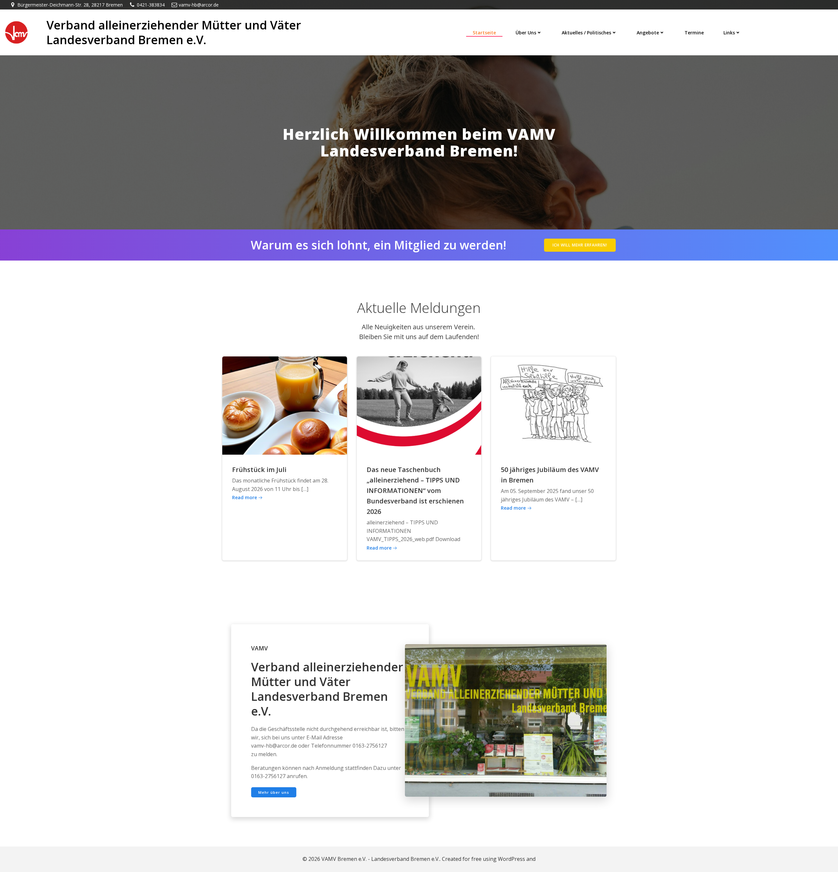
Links (729, 32)
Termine (694, 32)
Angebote (648, 32)
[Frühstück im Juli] (284, 405)
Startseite (484, 32)
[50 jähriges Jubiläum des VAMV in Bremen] (553, 405)
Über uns (526, 32)
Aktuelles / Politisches (586, 32)
